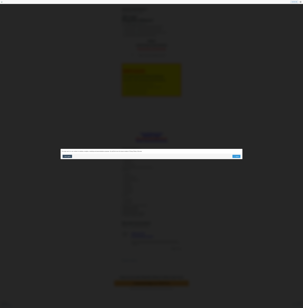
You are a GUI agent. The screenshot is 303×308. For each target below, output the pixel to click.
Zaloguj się (294, 1)
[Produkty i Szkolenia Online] (1, 2)
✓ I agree (236, 156)
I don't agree (67, 156)
